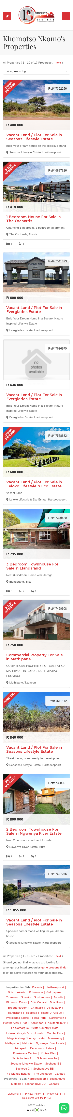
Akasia (21, 992)
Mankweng (55, 1038)
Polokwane (36, 992)
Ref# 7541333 (57, 261)
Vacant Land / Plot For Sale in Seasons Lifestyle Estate (34, 137)
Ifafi (25, 1022)
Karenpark (37, 1022)
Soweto (26, 997)
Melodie (27, 1043)
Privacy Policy (33, 1093)
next (59, 62)
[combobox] (36, 71)
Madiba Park (55, 1033)
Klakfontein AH (57, 1022)
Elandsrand (15, 1012)
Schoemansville (47, 1058)
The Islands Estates (17, 1073)
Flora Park (39, 1017)
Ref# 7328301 (57, 783)
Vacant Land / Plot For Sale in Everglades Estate (34, 310)
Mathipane (12, 1043)
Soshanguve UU (35, 1083)
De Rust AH (53, 1007)
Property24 (53, 1093)
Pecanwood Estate (42, 1048)
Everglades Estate (17, 1017)
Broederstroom (17, 1007)
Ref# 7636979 (57, 348)
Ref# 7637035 (57, 873)
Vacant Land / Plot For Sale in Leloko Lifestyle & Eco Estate (34, 484)
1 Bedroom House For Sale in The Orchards (33, 219)
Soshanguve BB (43, 1068)
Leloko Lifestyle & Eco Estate (24, 1033)
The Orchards (43, 1073)
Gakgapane (53, 992)
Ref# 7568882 (57, 435)
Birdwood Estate (16, 1002)
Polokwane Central (25, 1053)
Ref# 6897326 (57, 170)
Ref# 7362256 (57, 88)
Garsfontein (56, 1017)
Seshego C (23, 1068)
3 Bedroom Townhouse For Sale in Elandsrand (32, 566)
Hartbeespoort (55, 987)
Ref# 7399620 (57, 517)
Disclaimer (13, 1093)
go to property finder (54, 967)
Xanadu (60, 1073)
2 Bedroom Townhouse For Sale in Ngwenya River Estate (34, 831)
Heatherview (11, 1022)
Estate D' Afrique (51, 1012)
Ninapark (21, 1048)
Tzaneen (12, 997)
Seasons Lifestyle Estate (26, 1063)
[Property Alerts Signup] (7, 16)
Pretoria (37, 987)
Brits (11, 992)
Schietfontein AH (22, 1058)
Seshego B (52, 1063)
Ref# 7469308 (57, 608)
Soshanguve (42, 997)
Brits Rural (56, 1002)
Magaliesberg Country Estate (26, 1038)
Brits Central (38, 1002)
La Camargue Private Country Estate (34, 1027)
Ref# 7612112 (57, 701)
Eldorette (31, 1012)
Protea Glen (48, 1053)
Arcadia (58, 997)
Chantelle (37, 1007)
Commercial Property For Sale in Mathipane (34, 657)
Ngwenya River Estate (50, 1043)
